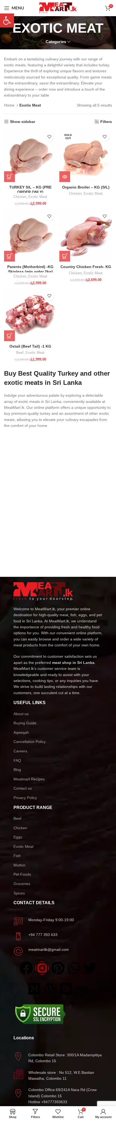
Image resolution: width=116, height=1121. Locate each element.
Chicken (19, 197)
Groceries (21, 884)
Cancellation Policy (29, 741)
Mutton (19, 865)
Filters (106, 121)
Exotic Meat (37, 197)
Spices (19, 893)
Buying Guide (24, 723)
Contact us (22, 788)
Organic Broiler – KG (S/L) (86, 187)
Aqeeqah (21, 732)
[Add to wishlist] (49, 137)
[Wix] (82, 988)
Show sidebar (22, 121)
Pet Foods (22, 874)
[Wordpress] (50, 988)
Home (9, 105)
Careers (20, 751)
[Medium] (34, 988)
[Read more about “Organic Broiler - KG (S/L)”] (64, 176)
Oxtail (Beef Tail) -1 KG (30, 346)
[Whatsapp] (74, 968)
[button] (9, 176)
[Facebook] (26, 968)
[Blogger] (66, 988)
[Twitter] (90, 968)
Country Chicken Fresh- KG (85, 267)
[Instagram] (42, 968)
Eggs (17, 837)
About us (21, 714)
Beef (19, 353)
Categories (56, 42)
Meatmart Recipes (29, 779)
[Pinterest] (58, 968)
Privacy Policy (25, 798)
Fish (17, 855)
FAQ (17, 760)
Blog (17, 769)
